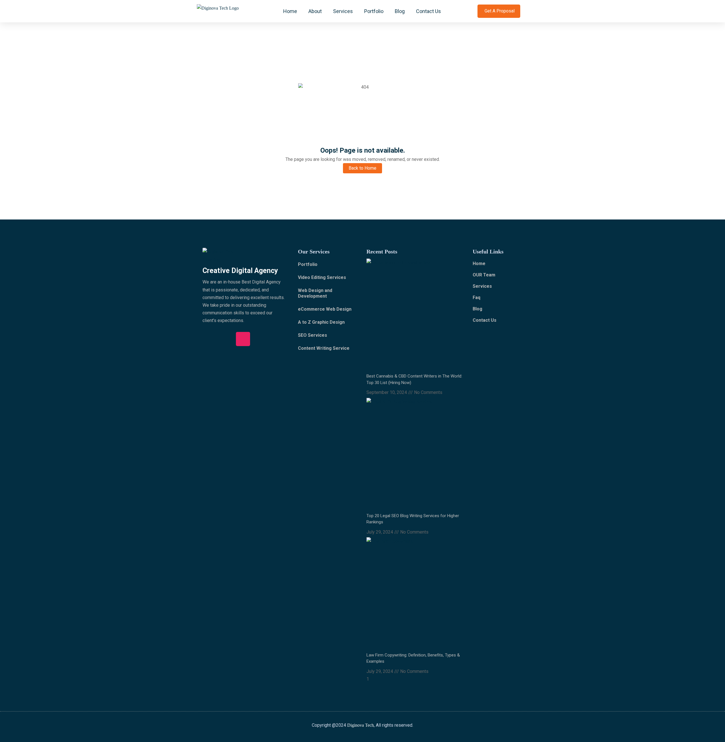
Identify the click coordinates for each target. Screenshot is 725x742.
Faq (476, 297)
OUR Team (484, 275)
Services (343, 11)
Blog (400, 11)
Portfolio (373, 11)
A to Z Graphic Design (321, 322)
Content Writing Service (323, 348)
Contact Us (428, 11)
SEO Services (312, 335)
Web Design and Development (315, 293)
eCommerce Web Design (324, 309)
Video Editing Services (322, 277)
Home (290, 11)
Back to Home (362, 168)
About (315, 11)
